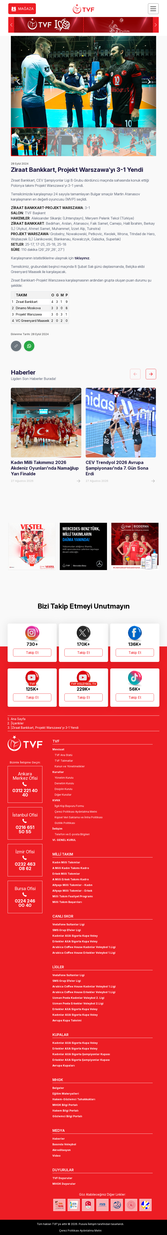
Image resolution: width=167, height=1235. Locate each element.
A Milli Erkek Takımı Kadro (70, 879)
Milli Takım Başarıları (67, 902)
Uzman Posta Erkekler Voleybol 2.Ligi (78, 1003)
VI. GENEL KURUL (64, 840)
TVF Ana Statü (63, 755)
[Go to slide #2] (65, 141)
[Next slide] (149, 81)
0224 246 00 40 (25, 903)
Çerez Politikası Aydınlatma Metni (76, 811)
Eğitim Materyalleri (65, 1093)
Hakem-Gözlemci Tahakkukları (73, 1099)
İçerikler (18, 723)
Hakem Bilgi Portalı (65, 1110)
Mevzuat (58, 749)
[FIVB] (102, 1205)
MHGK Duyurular (64, 1183)
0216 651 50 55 (25, 829)
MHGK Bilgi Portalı (65, 1105)
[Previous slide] (18, 81)
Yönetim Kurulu (64, 777)
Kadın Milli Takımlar (66, 862)
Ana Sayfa (18, 719)
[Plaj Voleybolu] (74, 1205)
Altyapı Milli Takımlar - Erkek (72, 890)
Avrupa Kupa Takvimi (67, 1020)
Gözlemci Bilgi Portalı (67, 1116)
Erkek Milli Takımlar (66, 873)
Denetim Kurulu (64, 783)
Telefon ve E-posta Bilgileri (72, 834)
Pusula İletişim (88, 1224)
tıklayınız (82, 258)
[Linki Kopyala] (16, 346)
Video (56, 1155)
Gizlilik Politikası (65, 823)
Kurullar (58, 772)
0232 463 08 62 (25, 866)
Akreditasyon (61, 1150)
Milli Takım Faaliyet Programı (72, 896)
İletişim (57, 828)
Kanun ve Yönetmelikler (70, 766)
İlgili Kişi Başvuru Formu (69, 806)
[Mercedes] (31, 546)
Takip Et (32, 652)
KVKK (56, 800)
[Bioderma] (83, 546)
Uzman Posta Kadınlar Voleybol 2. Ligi (78, 997)
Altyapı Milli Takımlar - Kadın (72, 885)
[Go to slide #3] (102, 141)
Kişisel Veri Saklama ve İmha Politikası (79, 817)
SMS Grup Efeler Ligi (66, 930)
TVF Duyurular (62, 1178)
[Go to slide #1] (29, 141)
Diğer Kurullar (63, 794)
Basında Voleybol (64, 1144)
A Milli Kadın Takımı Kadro (70, 868)
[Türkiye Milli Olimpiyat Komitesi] (88, 1205)
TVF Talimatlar (64, 760)
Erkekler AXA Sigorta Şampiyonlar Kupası (81, 1059)
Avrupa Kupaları (63, 1065)
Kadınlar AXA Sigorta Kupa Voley (75, 935)
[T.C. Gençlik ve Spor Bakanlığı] (131, 1205)
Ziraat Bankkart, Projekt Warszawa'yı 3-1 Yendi (45, 727)
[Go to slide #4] (138, 141)
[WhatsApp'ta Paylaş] (29, 346)
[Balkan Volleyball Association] (117, 1205)
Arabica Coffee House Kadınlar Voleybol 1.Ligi (84, 947)
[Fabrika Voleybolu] (59, 1205)
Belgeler (58, 1088)
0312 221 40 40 (25, 792)
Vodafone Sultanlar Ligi (68, 924)
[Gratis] (135, 546)
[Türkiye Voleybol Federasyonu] (83, 9)
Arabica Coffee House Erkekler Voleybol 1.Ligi (83, 952)
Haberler (58, 1138)
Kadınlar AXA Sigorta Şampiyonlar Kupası (81, 1054)
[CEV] (145, 1205)
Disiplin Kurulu (63, 789)
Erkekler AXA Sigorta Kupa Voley (74, 941)
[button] (156, 25)
